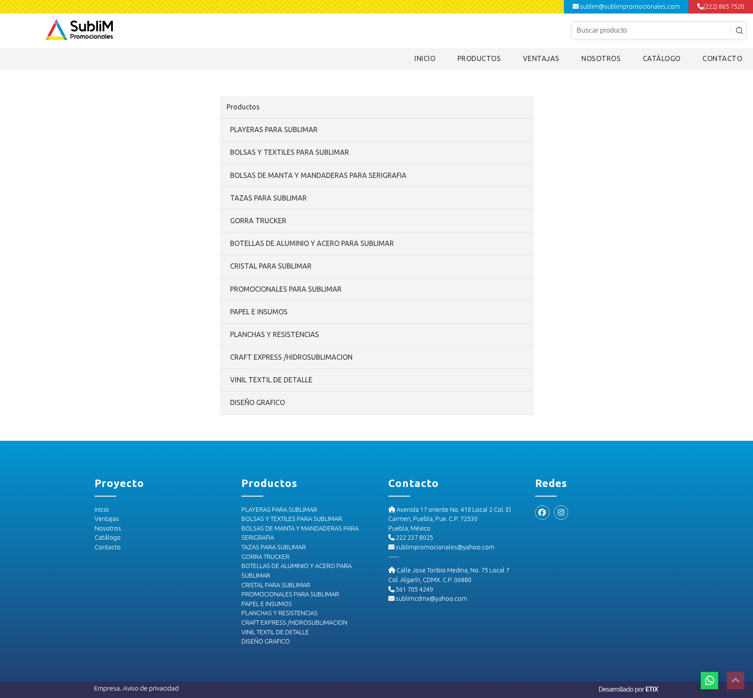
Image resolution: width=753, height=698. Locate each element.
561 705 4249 (413, 589)
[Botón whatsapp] (709, 680)
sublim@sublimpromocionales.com (629, 6)
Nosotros (108, 528)
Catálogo (108, 537)
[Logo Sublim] (79, 30)
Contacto (108, 547)
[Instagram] (561, 512)
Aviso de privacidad (151, 688)
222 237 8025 (413, 537)
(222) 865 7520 (723, 6)
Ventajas (107, 518)
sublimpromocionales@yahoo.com (444, 547)
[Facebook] (542, 512)
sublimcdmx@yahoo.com (430, 598)
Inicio (102, 509)
